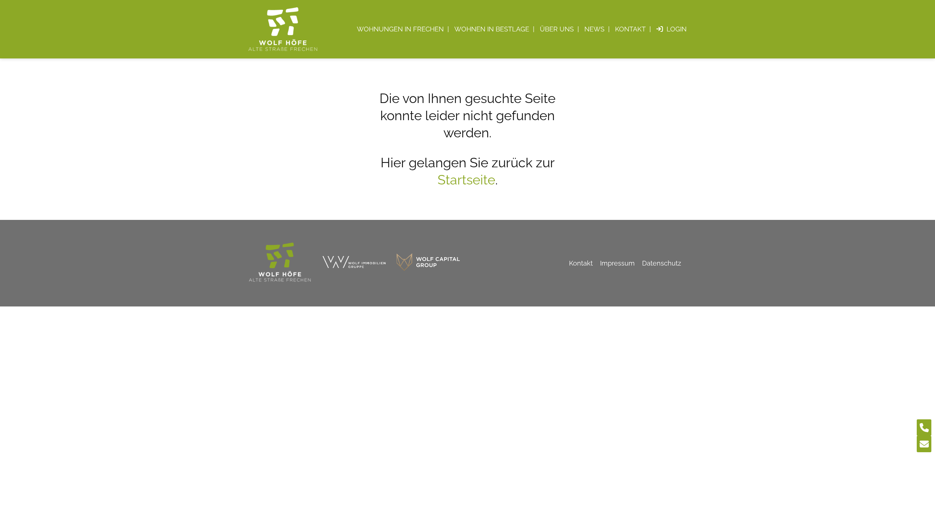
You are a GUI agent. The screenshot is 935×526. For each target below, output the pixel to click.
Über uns (557, 29)
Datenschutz (661, 263)
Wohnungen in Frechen (400, 29)
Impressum (617, 263)
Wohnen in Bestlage (491, 29)
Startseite (466, 179)
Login (677, 29)
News (594, 29)
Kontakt (630, 29)
